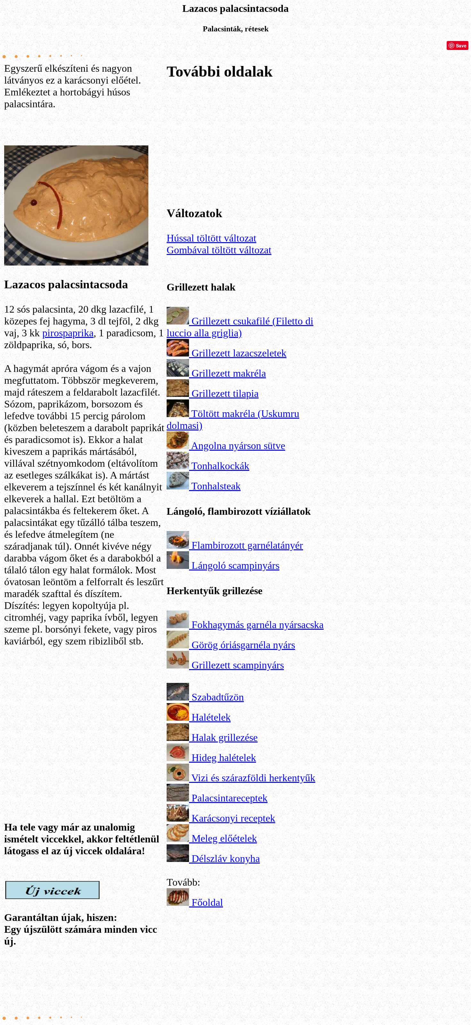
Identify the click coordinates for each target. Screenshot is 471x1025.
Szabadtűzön (218, 697)
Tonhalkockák (220, 466)
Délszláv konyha (226, 858)
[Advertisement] (84, 715)
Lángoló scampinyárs (235, 565)
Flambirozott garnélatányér (247, 545)
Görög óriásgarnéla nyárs (243, 645)
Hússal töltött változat (211, 238)
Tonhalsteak (216, 486)
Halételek (211, 717)
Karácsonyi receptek (233, 818)
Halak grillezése (225, 737)
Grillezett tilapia (225, 393)
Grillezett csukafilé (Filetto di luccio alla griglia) (240, 327)
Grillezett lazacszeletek (239, 353)
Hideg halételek (224, 757)
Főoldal (207, 902)
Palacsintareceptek (230, 798)
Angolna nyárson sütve (238, 445)
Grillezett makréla (229, 373)
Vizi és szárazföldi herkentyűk (253, 777)
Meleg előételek (224, 838)
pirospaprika (68, 333)
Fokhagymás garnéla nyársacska (258, 624)
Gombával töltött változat (219, 250)
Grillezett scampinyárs (238, 665)
